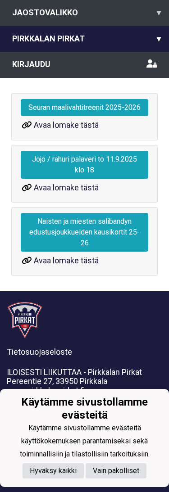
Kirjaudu (31, 64)
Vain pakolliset (116, 470)
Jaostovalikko (86, 12)
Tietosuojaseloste (39, 352)
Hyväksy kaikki (53, 470)
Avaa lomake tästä (66, 125)
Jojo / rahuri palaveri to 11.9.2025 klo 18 (84, 164)
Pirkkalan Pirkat (86, 38)
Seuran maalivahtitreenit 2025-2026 (84, 107)
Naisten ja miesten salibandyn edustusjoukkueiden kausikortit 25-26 (84, 232)
